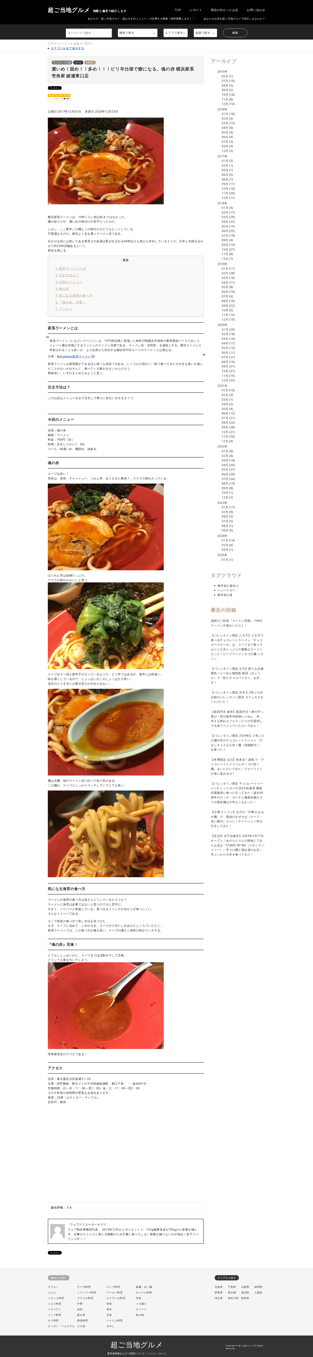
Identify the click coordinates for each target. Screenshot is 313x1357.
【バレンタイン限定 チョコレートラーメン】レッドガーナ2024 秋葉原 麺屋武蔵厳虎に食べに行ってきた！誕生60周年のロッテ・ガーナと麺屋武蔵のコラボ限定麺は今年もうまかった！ (237, 792)
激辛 (109, 1309)
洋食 (138, 1298)
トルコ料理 (54, 1303)
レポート (196, 10)
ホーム (162, 1353)
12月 (225, 104)
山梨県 (245, 1287)
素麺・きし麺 (144, 1287)
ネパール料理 (144, 1292)
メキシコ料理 (56, 1298)
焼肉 (80, 1309)
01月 (225, 114)
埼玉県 (219, 1298)
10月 (225, 95)
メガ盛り (141, 1303)
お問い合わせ (256, 10)
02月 (225, 118)
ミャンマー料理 (86, 1292)
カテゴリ (64, 44)
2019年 (222, 264)
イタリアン (54, 1309)
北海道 (219, 1287)
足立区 (78, 62)
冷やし (110, 1326)
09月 (225, 90)
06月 (225, 137)
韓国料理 (82, 1320)
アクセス (64, 309)
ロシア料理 (113, 1287)
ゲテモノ (53, 1287)
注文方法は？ (67, 275)
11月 (225, 99)
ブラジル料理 (85, 1298)
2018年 (222, 203)
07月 (225, 81)
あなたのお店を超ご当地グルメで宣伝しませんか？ (234, 18)
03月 (225, 123)
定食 (109, 1315)
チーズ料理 (84, 1287)
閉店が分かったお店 (224, 10)
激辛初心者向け (228, 586)
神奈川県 (233, 1298)
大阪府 (258, 1292)
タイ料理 (53, 1320)
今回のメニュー (69, 282)
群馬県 (219, 1292)
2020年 (222, 325)
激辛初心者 (225, 595)
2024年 (222, 536)
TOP (178, 10)
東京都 (232, 1292)
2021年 (222, 386)
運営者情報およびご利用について (126, 1353)
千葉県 (232, 1287)
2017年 (222, 156)
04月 (225, 128)
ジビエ (52, 1292)
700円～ (89, 44)
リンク (151, 1353)
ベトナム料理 (115, 1320)
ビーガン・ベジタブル (61, 1326)
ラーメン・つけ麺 (61, 62)
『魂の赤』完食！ (71, 302)
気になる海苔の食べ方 (74, 295)
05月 (225, 76)
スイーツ (141, 1309)
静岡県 (258, 1287)
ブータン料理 (115, 1292)
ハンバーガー (226, 590)
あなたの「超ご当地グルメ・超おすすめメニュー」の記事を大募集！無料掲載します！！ (141, 18)
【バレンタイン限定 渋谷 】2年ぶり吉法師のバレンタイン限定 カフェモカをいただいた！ (237, 697)
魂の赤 (62, 288)
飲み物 (140, 1315)
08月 (225, 85)
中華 (80, 1303)
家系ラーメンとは (71, 268)
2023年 (222, 503)
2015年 (222, 72)
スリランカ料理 (116, 1298)
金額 (76, 44)
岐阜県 (245, 1298)
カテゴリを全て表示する (67, 48)
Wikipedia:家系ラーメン (74, 356)
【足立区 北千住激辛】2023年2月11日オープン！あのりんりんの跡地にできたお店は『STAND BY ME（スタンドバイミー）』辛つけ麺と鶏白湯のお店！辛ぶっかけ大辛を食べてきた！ (237, 845)
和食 (109, 1303)
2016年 (222, 109)
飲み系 (81, 1315)
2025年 (222, 555)
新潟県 (245, 1292)
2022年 (222, 446)
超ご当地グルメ (87, 10)
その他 (81, 1326)
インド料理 (54, 1315)
